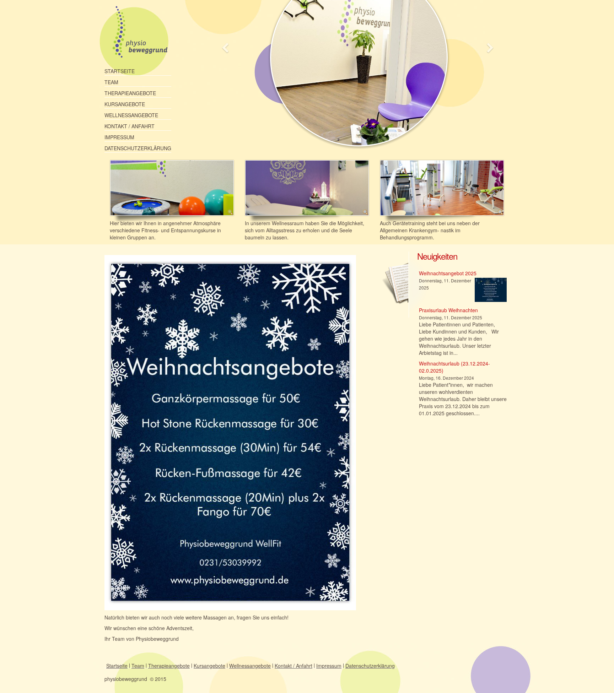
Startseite (119, 71)
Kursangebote (124, 104)
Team (111, 82)
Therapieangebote (130, 93)
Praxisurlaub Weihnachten (448, 310)
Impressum (119, 137)
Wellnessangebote (131, 115)
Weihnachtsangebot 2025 (447, 273)
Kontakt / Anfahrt (129, 126)
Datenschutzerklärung (137, 148)
